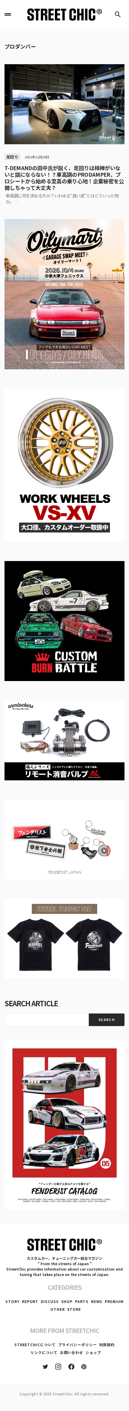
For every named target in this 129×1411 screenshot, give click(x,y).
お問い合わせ (71, 1352)
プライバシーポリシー (77, 1344)
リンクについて (43, 1352)
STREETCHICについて (35, 1344)
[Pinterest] (83, 1367)
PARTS (81, 1301)
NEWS (97, 1301)
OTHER (57, 1309)
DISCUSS (49, 1301)
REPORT (30, 1301)
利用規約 (107, 1344)
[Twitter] (45, 1367)
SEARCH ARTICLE (31, 1003)
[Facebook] (71, 1367)
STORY (12, 1301)
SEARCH (106, 1019)
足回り (12, 157)
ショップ (93, 1352)
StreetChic (62, 1393)
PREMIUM (114, 1301)
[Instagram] (58, 1367)
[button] (8, 14)
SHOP (67, 1301)
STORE (74, 1309)
